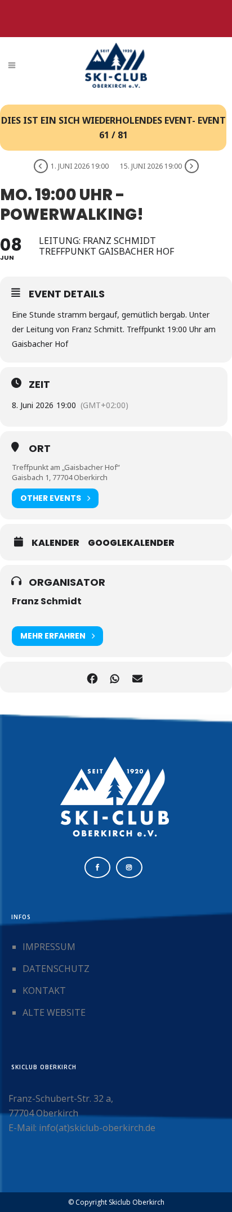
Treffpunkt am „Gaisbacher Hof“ (66, 467)
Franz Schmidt (47, 601)
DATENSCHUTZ (56, 968)
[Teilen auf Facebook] (92, 677)
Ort (40, 449)
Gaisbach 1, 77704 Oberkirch (60, 477)
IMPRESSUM (49, 946)
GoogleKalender (131, 543)
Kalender (55, 543)
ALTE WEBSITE (54, 1012)
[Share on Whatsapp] (114, 677)
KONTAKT (44, 990)
